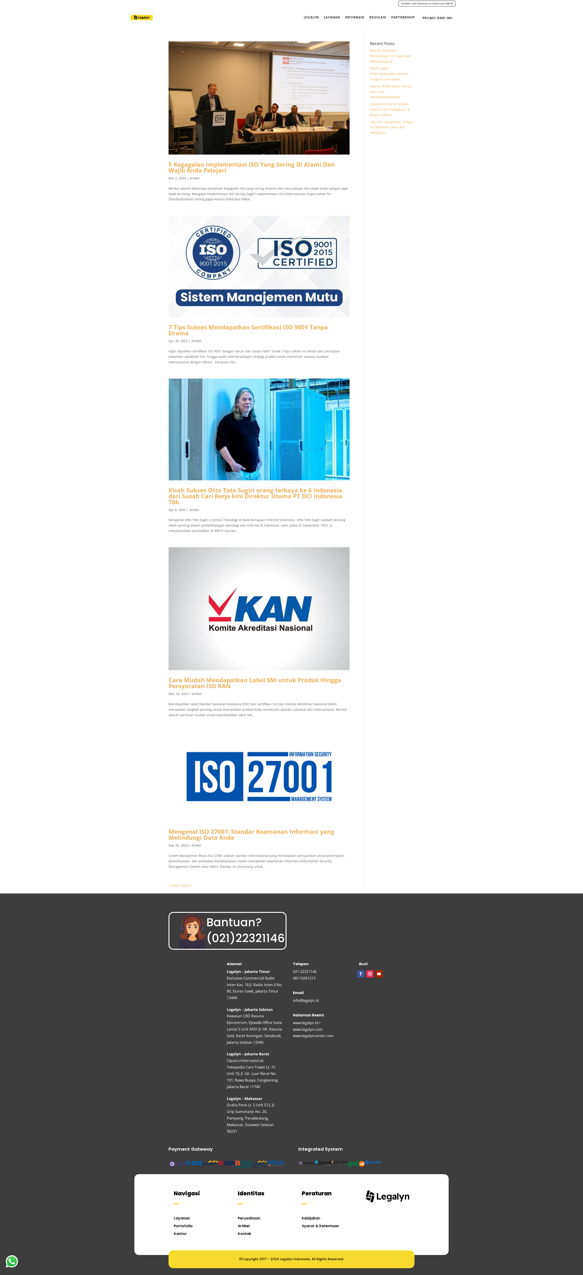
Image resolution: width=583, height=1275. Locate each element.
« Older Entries (180, 885)
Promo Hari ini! (438, 18)
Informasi (354, 17)
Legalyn (311, 17)
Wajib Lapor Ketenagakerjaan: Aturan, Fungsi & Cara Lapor (389, 73)
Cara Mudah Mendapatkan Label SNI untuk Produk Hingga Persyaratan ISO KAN (255, 683)
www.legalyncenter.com (313, 1035)
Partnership (403, 17)
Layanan (332, 17)
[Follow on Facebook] (360, 973)
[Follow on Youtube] (379, 973)
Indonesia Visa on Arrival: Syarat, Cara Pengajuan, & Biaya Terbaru (390, 109)
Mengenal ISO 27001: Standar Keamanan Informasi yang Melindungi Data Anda (251, 834)
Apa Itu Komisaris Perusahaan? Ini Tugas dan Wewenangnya (390, 56)
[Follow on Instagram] (369, 973)
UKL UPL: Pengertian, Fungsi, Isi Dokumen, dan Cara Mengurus (392, 127)
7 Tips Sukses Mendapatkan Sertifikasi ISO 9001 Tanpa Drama (248, 330)
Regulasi (377, 17)
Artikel (194, 178)
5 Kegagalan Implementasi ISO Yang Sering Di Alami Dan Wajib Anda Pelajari (252, 167)
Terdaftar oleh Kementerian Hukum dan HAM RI (427, 3)
